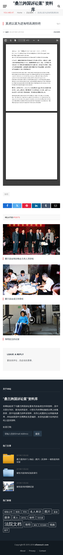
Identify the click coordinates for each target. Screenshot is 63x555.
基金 (56, 511)
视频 (52, 524)
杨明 (31, 517)
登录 (30, 360)
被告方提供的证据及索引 (27, 473)
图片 (47, 511)
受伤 (25, 512)
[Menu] (5, 6)
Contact (42, 550)
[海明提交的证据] (31, 320)
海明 (6, 194)
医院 (18, 511)
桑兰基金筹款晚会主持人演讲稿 (19, 258)
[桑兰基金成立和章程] (31, 279)
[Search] (58, 6)
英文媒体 (43, 525)
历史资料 (57, 32)
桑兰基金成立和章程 (14, 298)
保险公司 (8, 511)
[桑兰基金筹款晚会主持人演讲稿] (31, 239)
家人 (15, 517)
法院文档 (13, 524)
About (22, 550)
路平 (6, 530)
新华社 (23, 518)
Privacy (32, 550)
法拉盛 (40, 517)
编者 (7, 32)
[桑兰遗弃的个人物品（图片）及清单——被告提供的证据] (8, 458)
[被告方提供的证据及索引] (8, 472)
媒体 (7, 517)
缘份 (35, 525)
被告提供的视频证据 (25, 486)
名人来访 (35, 512)
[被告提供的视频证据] (8, 486)
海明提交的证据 (12, 339)
